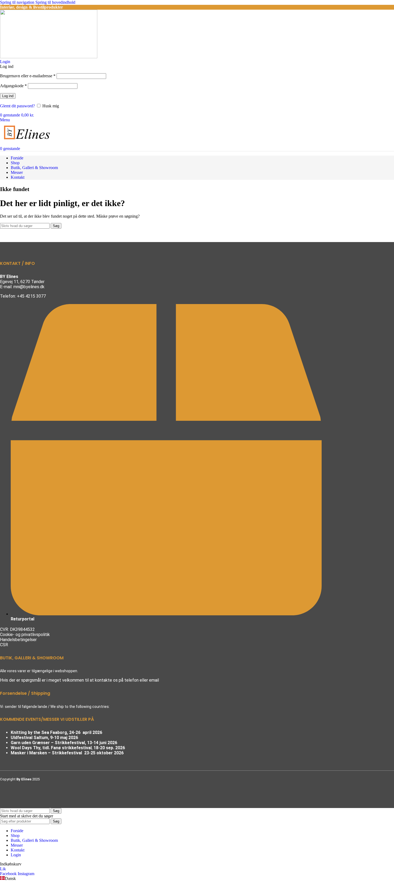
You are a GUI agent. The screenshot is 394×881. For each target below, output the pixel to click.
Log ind (7, 96)
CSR (4, 644)
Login (16, 855)
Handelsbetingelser (18, 639)
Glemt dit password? (17, 106)
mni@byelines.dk (28, 286)
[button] (197, 878)
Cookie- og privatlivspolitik (25, 634)
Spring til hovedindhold (55, 2)
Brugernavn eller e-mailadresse (27, 76)
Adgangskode (13, 85)
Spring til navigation (17, 2)
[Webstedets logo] (48, 56)
